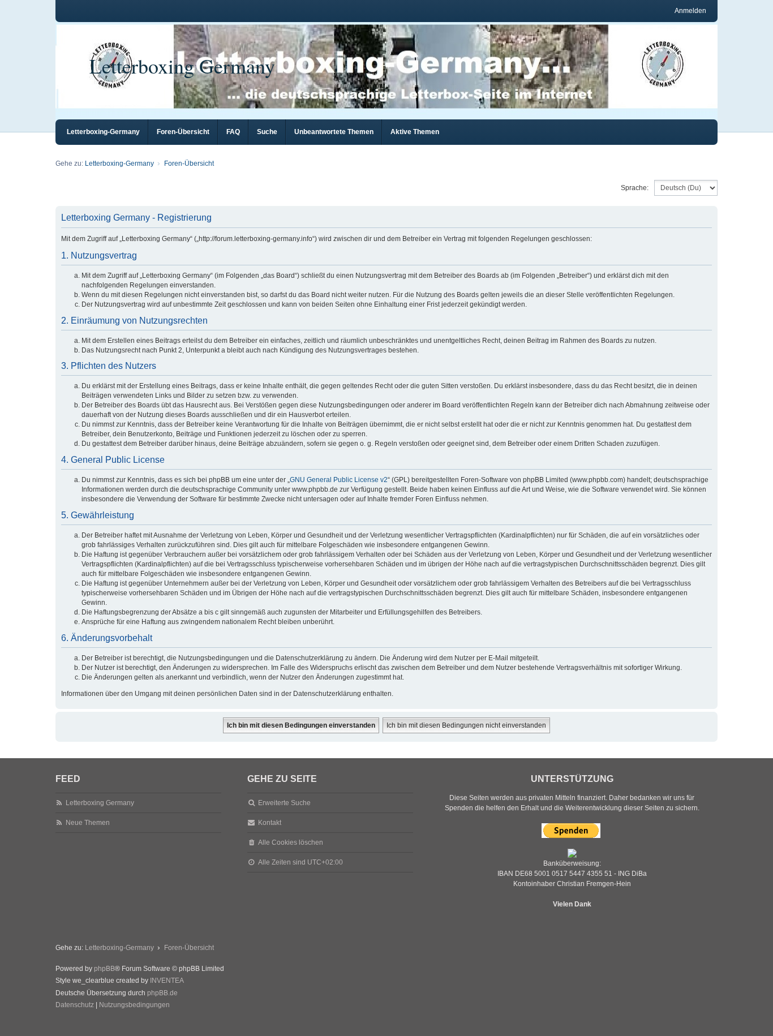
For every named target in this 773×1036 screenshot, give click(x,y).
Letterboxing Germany (182, 65)
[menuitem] (74, 1005)
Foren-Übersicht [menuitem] (183, 132)
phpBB (104, 969)
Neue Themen (88, 823)
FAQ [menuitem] (233, 132)
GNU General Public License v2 (339, 480)
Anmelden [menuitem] (690, 11)
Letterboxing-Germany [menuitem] (103, 132)
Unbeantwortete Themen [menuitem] (333, 132)
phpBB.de (162, 993)
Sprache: (635, 188)
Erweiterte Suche (284, 803)
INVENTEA (167, 981)
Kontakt (269, 823)
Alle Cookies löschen (290, 842)
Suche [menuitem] (267, 132)
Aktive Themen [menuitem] (414, 132)
